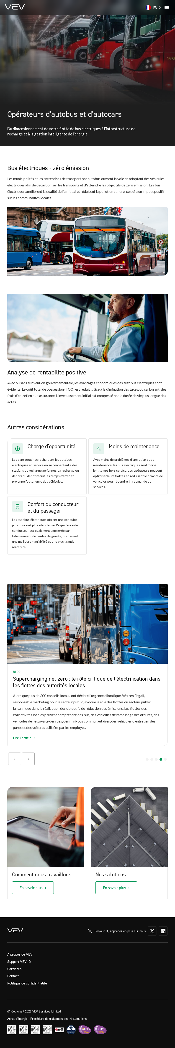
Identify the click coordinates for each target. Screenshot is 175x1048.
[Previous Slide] (14, 759)
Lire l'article (22, 737)
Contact (13, 976)
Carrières (14, 968)
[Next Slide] (28, 759)
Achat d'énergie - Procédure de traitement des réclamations (47, 1018)
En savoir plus (31, 887)
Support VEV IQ (19, 961)
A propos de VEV (20, 954)
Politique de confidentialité (27, 983)
